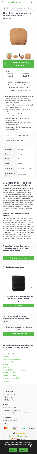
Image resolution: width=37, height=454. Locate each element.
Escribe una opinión (18, 333)
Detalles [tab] (8, 136)
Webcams (6, 356)
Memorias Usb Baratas (9, 372)
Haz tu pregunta (19, 258)
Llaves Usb (6, 367)
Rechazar (23, 450)
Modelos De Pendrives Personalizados (14, 370)
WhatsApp (10, 397)
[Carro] (35, 2)
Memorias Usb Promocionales (12, 378)
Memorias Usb (7, 364)
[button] (4, 8)
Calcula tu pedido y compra (20, 64)
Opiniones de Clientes (12, 420)
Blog (6, 423)
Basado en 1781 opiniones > (18, 436)
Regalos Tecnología (8, 354)
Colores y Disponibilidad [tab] (14, 140)
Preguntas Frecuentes (12, 410)
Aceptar (13, 450)
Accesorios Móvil (8, 362)
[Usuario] (31, 3)
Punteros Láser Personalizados (12, 359)
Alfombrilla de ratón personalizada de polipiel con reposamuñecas (18, 297)
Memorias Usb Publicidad (10, 375)
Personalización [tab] (22, 136)
